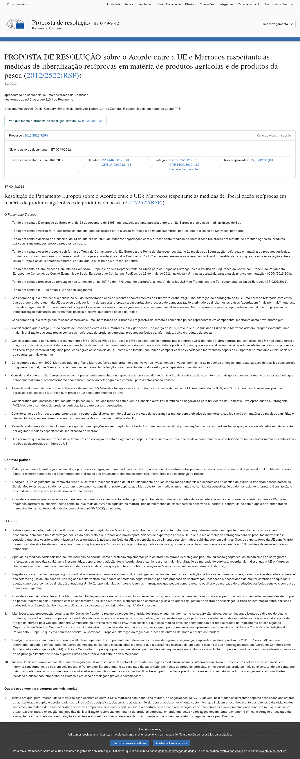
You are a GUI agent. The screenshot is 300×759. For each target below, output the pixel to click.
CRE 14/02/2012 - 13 (116, 164)
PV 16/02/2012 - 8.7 (183, 160)
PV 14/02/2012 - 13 (115, 160)
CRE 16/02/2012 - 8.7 (184, 164)
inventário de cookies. (273, 751)
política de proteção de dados (177, 751)
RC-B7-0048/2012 (89, 120)
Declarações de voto (183, 169)
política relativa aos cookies (227, 751)
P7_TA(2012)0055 (263, 160)
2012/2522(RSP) (53, 75)
